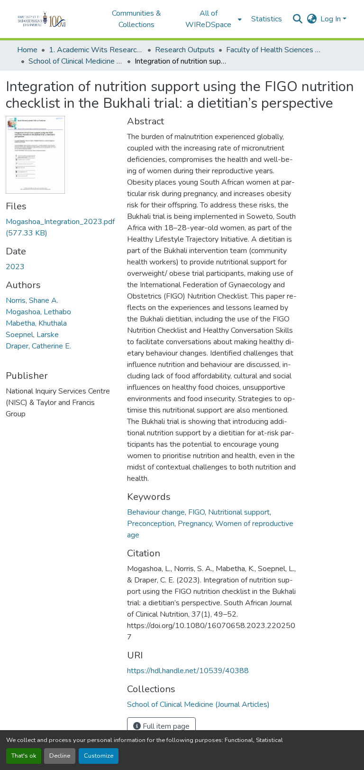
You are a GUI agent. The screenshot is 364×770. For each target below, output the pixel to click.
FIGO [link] (196, 512)
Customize (98, 755)
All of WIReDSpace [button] (208, 19)
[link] (61, 227)
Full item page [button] (165, 726)
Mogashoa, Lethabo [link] (38, 312)
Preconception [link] (150, 523)
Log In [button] (331, 19)
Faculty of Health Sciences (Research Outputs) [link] (273, 50)
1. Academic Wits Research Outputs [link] (96, 50)
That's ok (23, 755)
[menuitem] (211, 19)
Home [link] (27, 50)
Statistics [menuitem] (266, 19)
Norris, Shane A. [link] (32, 300)
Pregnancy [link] (195, 523)
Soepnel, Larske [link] (32, 334)
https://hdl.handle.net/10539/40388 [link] (188, 671)
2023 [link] (15, 267)
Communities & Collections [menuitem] (136, 19)
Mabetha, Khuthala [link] (36, 323)
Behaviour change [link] (156, 512)
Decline (59, 755)
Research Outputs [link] (185, 50)
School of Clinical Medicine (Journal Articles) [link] (75, 61)
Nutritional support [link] (239, 512)
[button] (54, 18)
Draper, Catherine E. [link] (38, 346)
